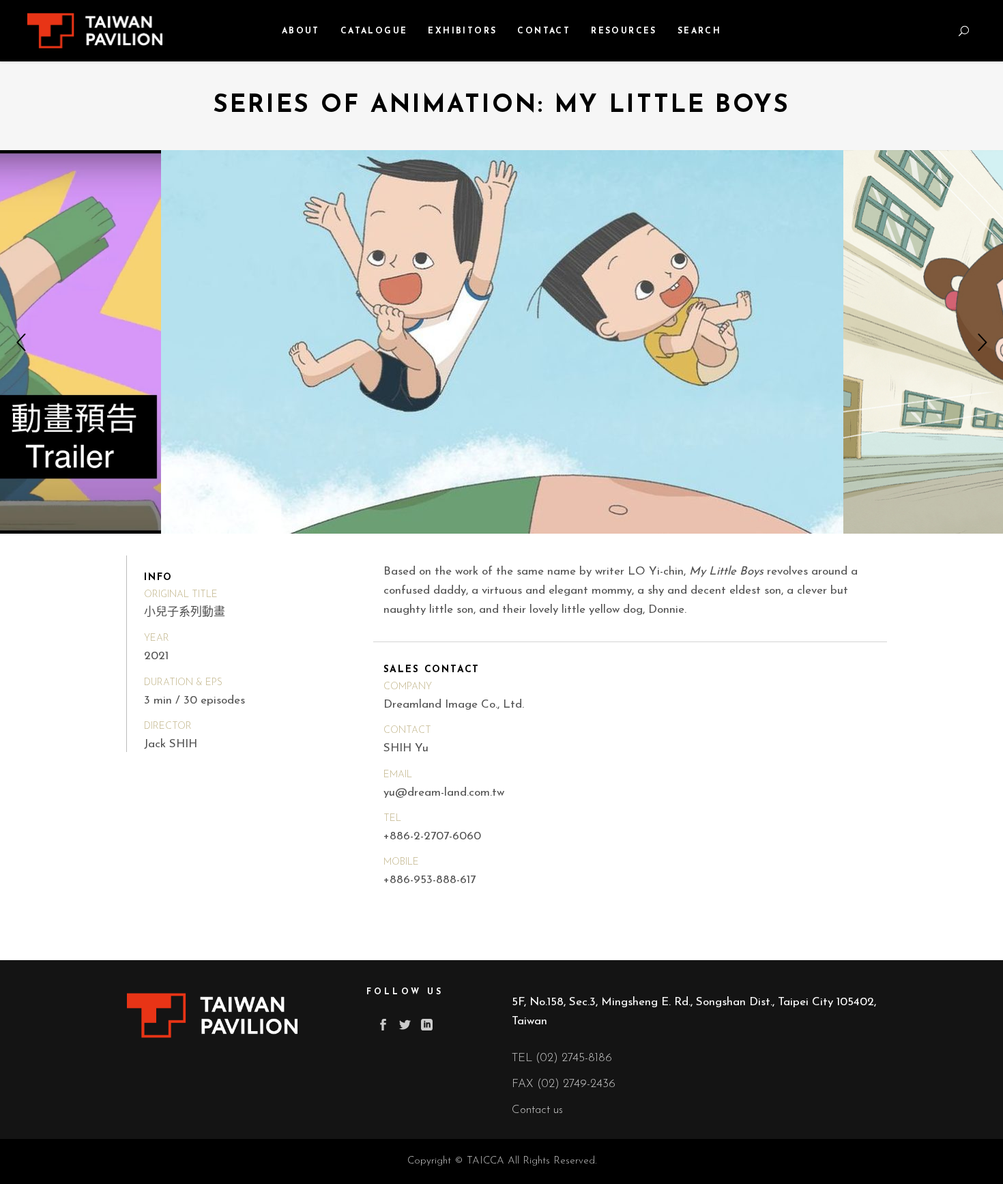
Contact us (537, 1110)
